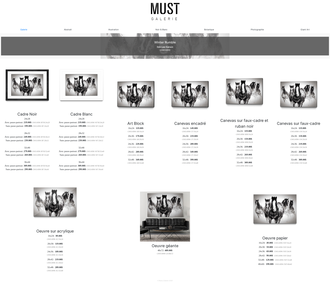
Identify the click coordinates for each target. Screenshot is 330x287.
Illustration (113, 29)
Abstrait (68, 29)
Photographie (257, 29)
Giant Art (305, 29)
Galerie (23, 29)
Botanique (209, 29)
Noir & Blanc (161, 29)
